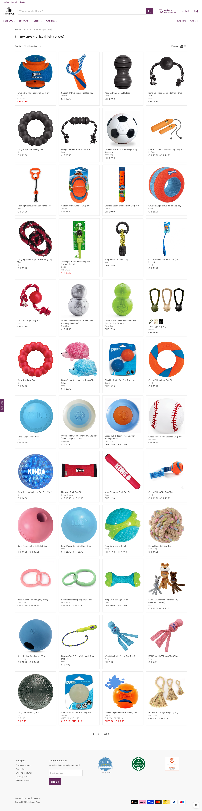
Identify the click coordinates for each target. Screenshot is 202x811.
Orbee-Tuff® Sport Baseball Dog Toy (165, 436)
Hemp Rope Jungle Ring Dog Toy (163, 712)
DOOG (63, 267)
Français (14, 2)
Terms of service (22, 780)
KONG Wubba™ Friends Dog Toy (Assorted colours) (163, 601)
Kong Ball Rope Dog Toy (28, 320)
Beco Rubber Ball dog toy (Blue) (31, 656)
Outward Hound (67, 495)
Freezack (20, 208)
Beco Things (152, 549)
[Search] (149, 11)
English (6, 2)
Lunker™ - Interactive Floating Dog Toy (166, 149)
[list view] (185, 46)
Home (18, 29)
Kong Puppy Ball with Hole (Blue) (76, 546)
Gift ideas (51, 20)
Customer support (23, 765)
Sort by (18, 46)
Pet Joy (151, 329)
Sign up (55, 781)
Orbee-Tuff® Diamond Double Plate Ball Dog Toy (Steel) (77, 321)
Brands (37, 20)
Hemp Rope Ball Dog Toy (159, 546)
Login (187, 11)
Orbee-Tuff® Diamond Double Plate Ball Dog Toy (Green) (121, 321)
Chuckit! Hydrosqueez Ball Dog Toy (121, 712)
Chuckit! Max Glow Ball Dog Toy (76, 712)
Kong (107, 96)
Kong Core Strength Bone (116, 599)
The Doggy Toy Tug (157, 326)
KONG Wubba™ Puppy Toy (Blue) (120, 656)
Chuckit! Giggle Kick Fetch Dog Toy (33, 93)
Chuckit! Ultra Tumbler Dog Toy (75, 205)
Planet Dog (109, 155)
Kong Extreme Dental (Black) (117, 93)
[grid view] (181, 46)
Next (105, 734)
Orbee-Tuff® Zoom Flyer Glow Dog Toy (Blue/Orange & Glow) (79, 437)
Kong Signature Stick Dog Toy (118, 492)
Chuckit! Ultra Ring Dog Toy (161, 380)
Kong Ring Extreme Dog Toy (30, 149)
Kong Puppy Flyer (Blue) (28, 436)
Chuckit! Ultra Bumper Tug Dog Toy (77, 93)
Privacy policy (21, 776)
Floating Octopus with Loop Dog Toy (34, 205)
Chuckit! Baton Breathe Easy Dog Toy (122, 205)
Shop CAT (24, 20)
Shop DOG (8, 20)
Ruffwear (151, 152)
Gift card (194, 20)
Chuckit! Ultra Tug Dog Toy (160, 492)
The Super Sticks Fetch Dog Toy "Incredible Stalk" (75, 262)
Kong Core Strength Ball (115, 546)
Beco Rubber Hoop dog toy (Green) (77, 599)
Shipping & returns (24, 773)
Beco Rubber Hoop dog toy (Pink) (32, 599)
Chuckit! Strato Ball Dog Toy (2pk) (120, 380)
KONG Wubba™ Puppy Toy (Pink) (163, 656)
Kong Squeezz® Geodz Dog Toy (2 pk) (34, 492)
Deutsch (23, 2)
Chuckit (20, 96)
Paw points (181, 20)
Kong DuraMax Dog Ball (28, 712)
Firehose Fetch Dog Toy (72, 492)
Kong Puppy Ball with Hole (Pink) (32, 546)
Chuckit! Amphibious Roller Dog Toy (164, 205)
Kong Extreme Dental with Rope (75, 149)
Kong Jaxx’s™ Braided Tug (116, 259)
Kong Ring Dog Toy (26, 380)
